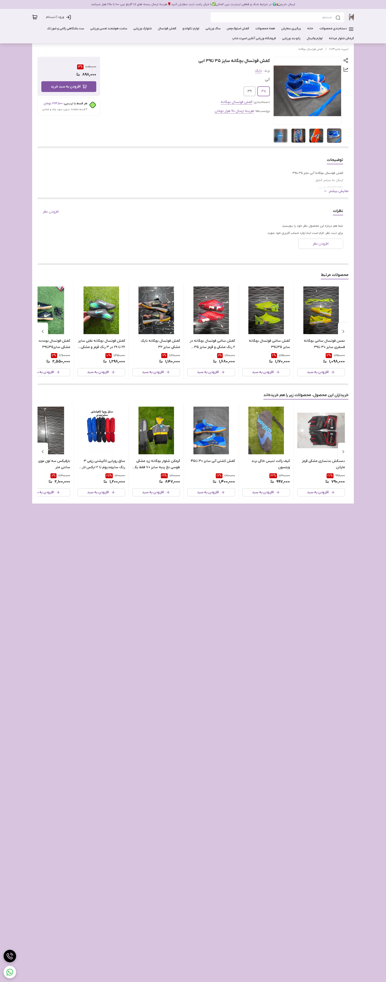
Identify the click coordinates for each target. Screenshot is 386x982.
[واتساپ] (10, 972)
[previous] (343, 331)
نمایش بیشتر (338, 191)
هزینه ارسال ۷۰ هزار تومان (234, 111)
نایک (258, 70)
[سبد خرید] (35, 17)
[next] (42, 331)
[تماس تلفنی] (10, 956)
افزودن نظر (51, 211)
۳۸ (263, 91)
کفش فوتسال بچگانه (310, 49)
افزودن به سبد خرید (66, 86)
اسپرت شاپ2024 (338, 49)
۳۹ (250, 91)
